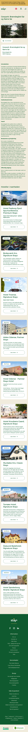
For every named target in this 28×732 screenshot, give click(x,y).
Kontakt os (14, 639)
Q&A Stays (14, 641)
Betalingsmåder (14, 702)
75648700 (20, 718)
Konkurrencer (14, 650)
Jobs (14, 654)
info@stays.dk (8, 718)
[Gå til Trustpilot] (6, 728)
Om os (14, 637)
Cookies (14, 685)
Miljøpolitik (14, 678)
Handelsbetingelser (14, 698)
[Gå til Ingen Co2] (19, 728)
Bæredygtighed (14, 680)
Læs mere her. (21, 3)
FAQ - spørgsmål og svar (14, 643)
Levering (14, 696)
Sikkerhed (14, 700)
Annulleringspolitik (14, 645)
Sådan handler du (14, 694)
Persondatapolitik (14, 683)
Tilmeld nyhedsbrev (14, 652)
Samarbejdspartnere (14, 667)
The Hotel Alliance (14, 663)
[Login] (21, 9)
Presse (14, 648)
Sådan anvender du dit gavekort (14, 705)
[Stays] (3, 8)
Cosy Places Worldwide (14, 665)
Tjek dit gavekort (14, 709)
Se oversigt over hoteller (14, 676)
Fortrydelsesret (14, 707)
